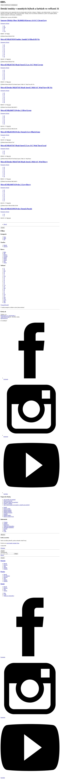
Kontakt (5, 528)
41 (4, 292)
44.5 (5, 297)
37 (4, 284)
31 (4, 275)
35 (4, 281)
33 (4, 278)
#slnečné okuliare (8, 511)
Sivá (5, 261)
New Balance (7, 575)
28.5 (5, 271)
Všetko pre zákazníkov (9, 526)
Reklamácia (6, 524)
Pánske (3, 571)
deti (4, 239)
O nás (5, 531)
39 (4, 289)
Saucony (6, 246)
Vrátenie (5, 523)
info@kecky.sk (4, 318)
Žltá (4, 253)
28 (4, 269)
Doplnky (6, 568)
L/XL (5, 299)
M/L (5, 301)
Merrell (5, 245)
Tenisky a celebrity (8, 503)
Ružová (5, 254)
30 (4, 273)
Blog (5, 530)
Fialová (5, 257)
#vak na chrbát (7, 508)
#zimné (5, 507)
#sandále (6, 514)
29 (4, 272)
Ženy (5, 237)
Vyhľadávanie (4, 552)
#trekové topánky (8, 510)
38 (4, 286)
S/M (4, 302)
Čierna (5, 262)
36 (4, 282)
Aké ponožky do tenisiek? (10, 499)
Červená (5, 256)
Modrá (5, 258)
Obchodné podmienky (9, 527)
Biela (5, 252)
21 (4, 268)
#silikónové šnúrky (8, 512)
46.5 (5, 298)
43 (4, 296)
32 (4, 277)
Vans (5, 566)
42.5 (5, 294)
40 (4, 290)
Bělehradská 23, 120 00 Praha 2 (8, 315)
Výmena (5, 522)
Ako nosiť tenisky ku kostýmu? (11, 502)
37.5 (5, 285)
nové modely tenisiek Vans (13, 543)
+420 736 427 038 (5, 317)
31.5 (5, 276)
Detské (3, 584)
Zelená (5, 260)
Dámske (3, 561)
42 (4, 293)
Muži (5, 238)
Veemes (5, 567)
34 (4, 280)
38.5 (5, 288)
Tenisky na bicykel (8, 501)
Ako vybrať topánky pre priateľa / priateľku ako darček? (17, 505)
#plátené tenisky (7, 515)
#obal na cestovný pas (9, 516)
